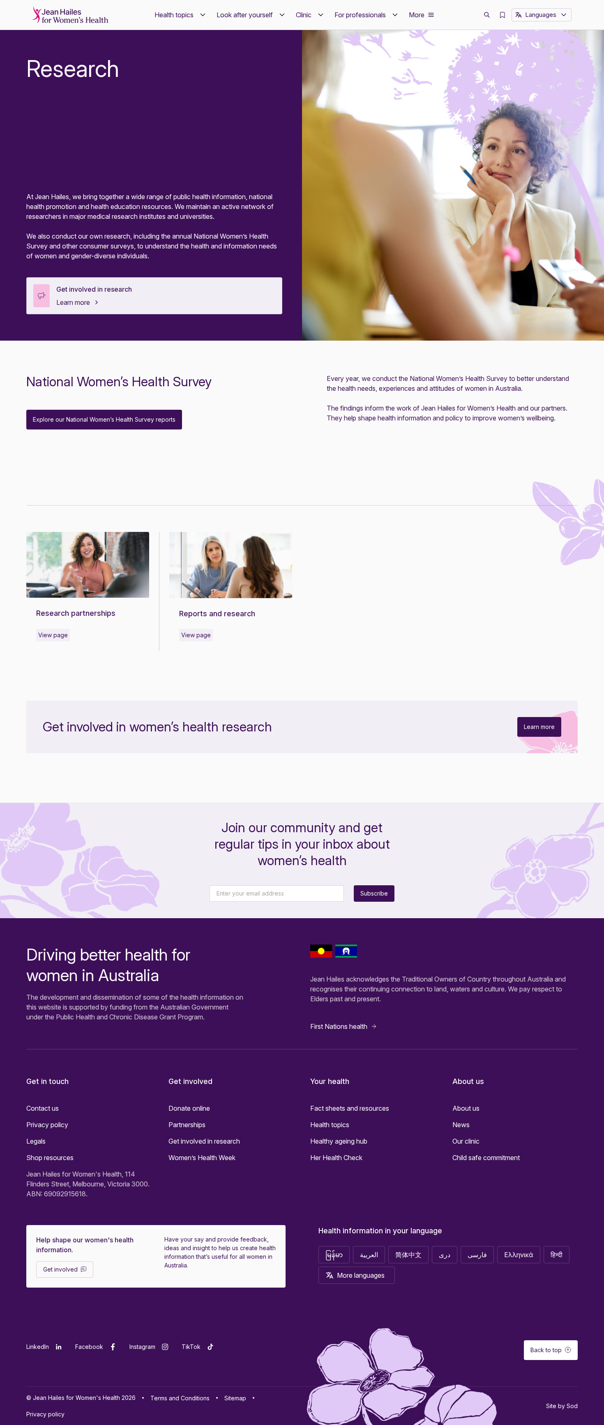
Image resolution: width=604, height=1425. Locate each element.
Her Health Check (336, 1157)
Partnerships (186, 1125)
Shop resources (50, 1157)
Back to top (546, 1349)
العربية (369, 1255)
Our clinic (466, 1141)
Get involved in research (94, 289)
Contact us (42, 1108)
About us (466, 1108)
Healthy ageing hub (338, 1141)
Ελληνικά (518, 1255)
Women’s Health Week (201, 1157)
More (416, 15)
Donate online (189, 1108)
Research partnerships (75, 613)
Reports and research (217, 613)
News (461, 1125)
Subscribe (374, 893)
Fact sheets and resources (349, 1108)
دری (444, 1255)
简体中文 (408, 1255)
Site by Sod (562, 1405)
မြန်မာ (334, 1255)
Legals (36, 1141)
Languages (540, 15)
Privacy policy (47, 1125)
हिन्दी (557, 1255)
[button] (180, 15)
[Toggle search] (486, 14)
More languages (361, 1275)
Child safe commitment (486, 1157)
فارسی (477, 1255)
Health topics (329, 1125)
